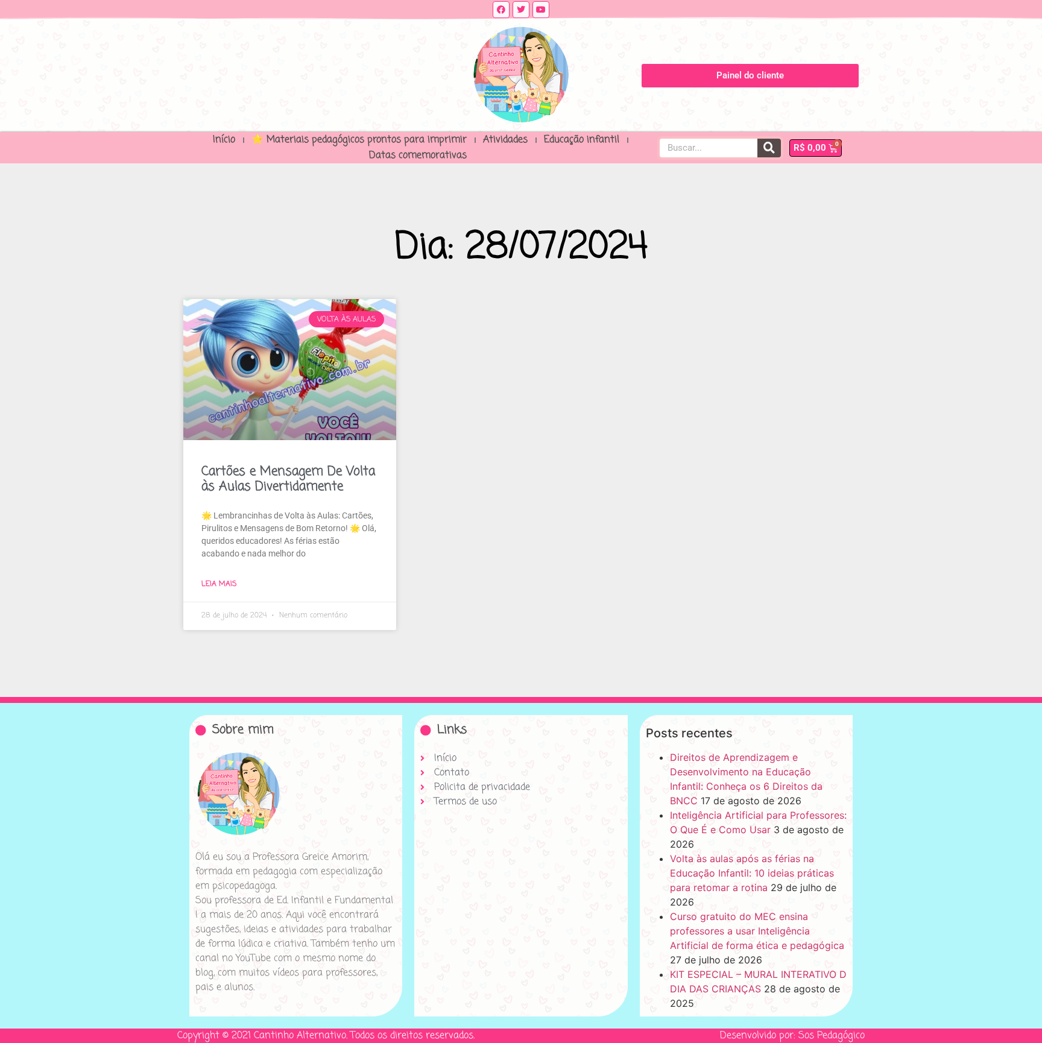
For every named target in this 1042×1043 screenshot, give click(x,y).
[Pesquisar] (769, 148)
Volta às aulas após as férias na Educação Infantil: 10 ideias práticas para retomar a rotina (752, 872)
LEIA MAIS (218, 584)
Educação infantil (581, 140)
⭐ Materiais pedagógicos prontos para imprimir (359, 140)
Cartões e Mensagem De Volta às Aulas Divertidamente (288, 479)
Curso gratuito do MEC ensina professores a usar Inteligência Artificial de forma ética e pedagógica (757, 930)
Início (224, 140)
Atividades (505, 140)
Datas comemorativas (418, 155)
